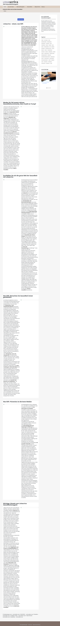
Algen (42, 40)
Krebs (53, 48)
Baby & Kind (37, 6)
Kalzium (53, 46)
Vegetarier (45, 61)
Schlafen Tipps (52, 53)
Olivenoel (43, 51)
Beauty (43, 6)
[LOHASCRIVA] (10, 2)
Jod (50, 46)
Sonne (42, 58)
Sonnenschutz (52, 58)
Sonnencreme (46, 58)
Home (5, 6)
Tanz (42, 61)
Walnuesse (47, 63)
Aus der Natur (11, 6)
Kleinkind (43, 48)
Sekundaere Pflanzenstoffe (46, 56)
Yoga (51, 63)
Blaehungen (43, 43)
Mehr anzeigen (20, 19)
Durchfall (47, 43)
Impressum (30, 624)
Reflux (54, 51)
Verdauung (49, 61)
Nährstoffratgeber (20, 6)
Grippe (50, 45)
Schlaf (42, 53)
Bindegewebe (49, 41)
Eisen (51, 43)
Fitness (47, 45)
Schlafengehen (46, 53)
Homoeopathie (46, 46)
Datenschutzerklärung (36, 624)
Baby (49, 40)
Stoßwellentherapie (45, 82)
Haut (52, 45)
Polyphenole (50, 51)
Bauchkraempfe (44, 41)
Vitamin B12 (43, 63)
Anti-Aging (45, 40)
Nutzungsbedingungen (23, 624)
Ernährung (43, 45)
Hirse (42, 46)
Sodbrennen (52, 56)
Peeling (46, 51)
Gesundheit (29, 6)
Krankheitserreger (48, 48)
